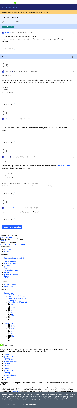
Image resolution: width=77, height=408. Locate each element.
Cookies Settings (29, 404)
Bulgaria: (18, 300)
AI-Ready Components (18, 244)
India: (17, 298)
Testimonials (8, 286)
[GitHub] (9, 318)
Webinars (7, 269)
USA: (16, 295)
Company (7, 354)
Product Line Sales (63, 166)
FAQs (6, 278)
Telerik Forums (8, 7)
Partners (7, 272)
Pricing (6, 251)
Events (6, 276)
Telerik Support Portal (32, 183)
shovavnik (8, 32)
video (7, 185)
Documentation (10, 262)
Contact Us (8, 293)
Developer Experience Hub (14, 258)
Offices (6, 365)
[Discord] (9, 320)
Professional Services (12, 271)
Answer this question (12, 227)
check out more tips (41, 185)
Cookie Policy (63, 398)
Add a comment (8, 49)
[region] (38, 400)
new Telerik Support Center (31, 96)
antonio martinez (10, 208)
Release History (10, 263)
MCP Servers (5, 244)
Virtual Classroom (11, 274)
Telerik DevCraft (6, 237)
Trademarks (15, 391)
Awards (7, 358)
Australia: (18, 302)
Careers (7, 363)
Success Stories (10, 285)
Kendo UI (3, 241)
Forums (7, 265)
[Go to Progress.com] (6, 346)
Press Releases (9, 360)
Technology (8, 356)
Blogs (6, 267)
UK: (16, 297)
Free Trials (8, 250)
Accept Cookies (11, 404)
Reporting (17, 7)
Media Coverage (10, 362)
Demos (6, 260)
